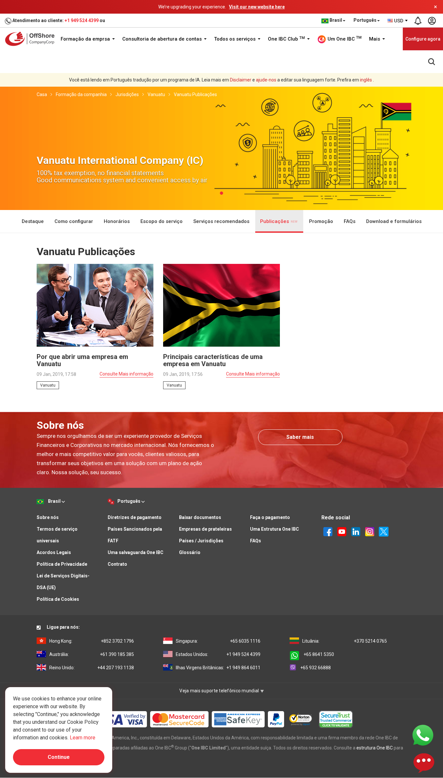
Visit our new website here (257, 6)
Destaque (33, 221)
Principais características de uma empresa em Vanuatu (213, 360)
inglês (366, 79)
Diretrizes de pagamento (135, 517)
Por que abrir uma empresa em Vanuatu (82, 360)
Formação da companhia (81, 94)
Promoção (321, 221)
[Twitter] (383, 531)
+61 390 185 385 (91, 654)
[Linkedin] (355, 531)
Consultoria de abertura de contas (162, 39)
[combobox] (398, 20)
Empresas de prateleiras (205, 529)
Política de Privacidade (62, 564)
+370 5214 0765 (344, 641)
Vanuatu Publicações (195, 94)
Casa (42, 94)
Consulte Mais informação (126, 374)
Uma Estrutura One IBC (274, 529)
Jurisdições (127, 94)
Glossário (189, 552)
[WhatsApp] (423, 734)
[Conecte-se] (431, 20)
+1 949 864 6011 (218, 667)
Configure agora (422, 39)
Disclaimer (240, 79)
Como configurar (73, 221)
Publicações (275, 221)
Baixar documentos (200, 517)
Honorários (117, 221)
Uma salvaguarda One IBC (135, 552)
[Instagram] (369, 531)
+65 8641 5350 (319, 654)
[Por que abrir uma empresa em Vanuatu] (95, 304)
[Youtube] (341, 531)
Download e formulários (394, 221)
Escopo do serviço (161, 221)
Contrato (117, 564)
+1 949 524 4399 (82, 20)
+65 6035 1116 (218, 641)
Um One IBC (344, 38)
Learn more (82, 738)
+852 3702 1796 (91, 641)
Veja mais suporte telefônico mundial (219, 690)
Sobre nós (48, 517)
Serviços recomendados (221, 221)
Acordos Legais (54, 552)
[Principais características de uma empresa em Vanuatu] (221, 304)
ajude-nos (266, 79)
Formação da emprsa (86, 39)
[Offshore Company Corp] (32, 39)
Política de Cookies (58, 599)
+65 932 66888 (315, 667)
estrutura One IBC (374, 747)
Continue (59, 757)
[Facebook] (327, 531)
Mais (375, 39)
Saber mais (300, 437)
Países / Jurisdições (201, 540)
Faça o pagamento (270, 517)
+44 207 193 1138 (91, 667)
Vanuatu (156, 94)
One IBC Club (286, 39)
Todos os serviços (235, 39)
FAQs (349, 221)
